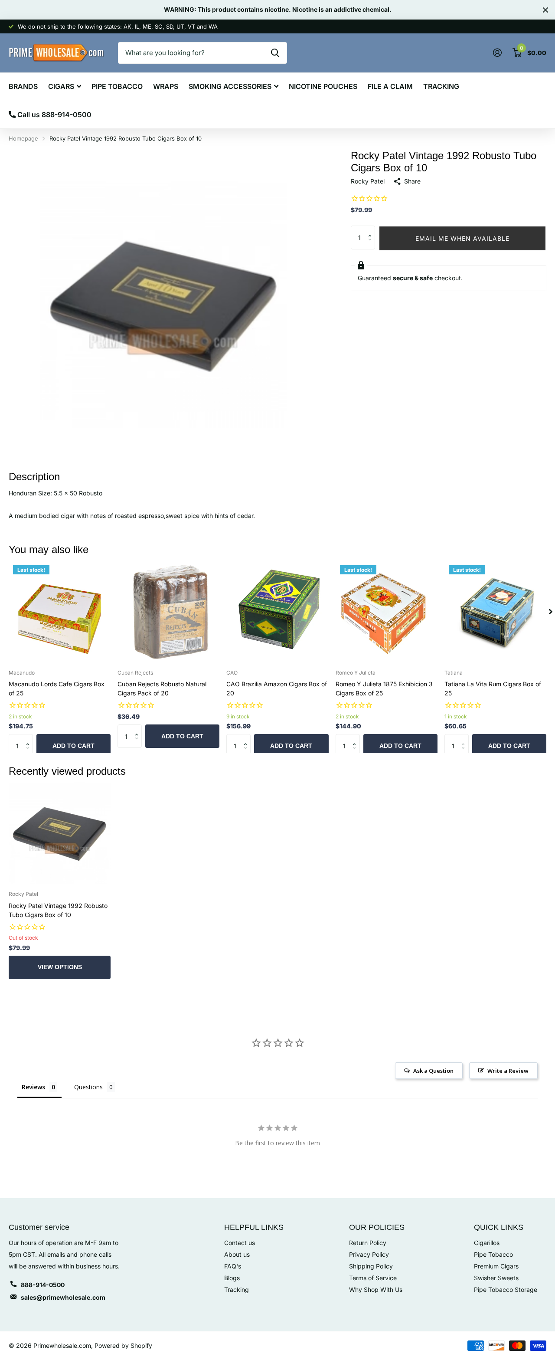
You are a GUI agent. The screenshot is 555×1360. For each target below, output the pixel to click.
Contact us (239, 1242)
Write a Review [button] (508, 1071)
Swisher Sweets (496, 1277)
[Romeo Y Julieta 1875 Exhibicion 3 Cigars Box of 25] (386, 612)
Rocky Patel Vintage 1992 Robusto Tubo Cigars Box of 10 (58, 910)
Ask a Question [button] (433, 1071)
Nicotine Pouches (323, 86)
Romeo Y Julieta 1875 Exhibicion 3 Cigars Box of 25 (384, 688)
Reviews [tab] (33, 1087)
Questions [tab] (88, 1087)
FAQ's (232, 1266)
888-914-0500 (43, 1284)
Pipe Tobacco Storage (505, 1289)
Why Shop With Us (375, 1289)
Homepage (23, 138)
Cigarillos (487, 1242)
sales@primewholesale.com (63, 1297)
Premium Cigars (496, 1266)
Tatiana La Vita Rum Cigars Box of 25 (492, 688)
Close (545, 10)
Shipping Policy (371, 1266)
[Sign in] (497, 52)
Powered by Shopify (123, 1345)
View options (60, 966)
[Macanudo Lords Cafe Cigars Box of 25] (60, 612)
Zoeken (275, 53)
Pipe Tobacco (117, 86)
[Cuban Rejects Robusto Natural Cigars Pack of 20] (168, 612)
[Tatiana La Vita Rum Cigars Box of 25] (495, 612)
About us (237, 1254)
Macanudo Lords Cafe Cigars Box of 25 (56, 688)
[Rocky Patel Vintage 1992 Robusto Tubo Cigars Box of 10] (60, 833)
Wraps (165, 86)
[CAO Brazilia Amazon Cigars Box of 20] (277, 612)
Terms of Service (373, 1277)
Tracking (441, 86)
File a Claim (390, 86)
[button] (371, 229)
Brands (23, 86)
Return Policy (367, 1242)
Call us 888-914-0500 (53, 114)
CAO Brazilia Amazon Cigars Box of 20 (276, 688)
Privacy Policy (369, 1254)
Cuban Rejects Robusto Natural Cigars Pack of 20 (162, 688)
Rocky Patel (368, 181)
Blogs (232, 1277)
